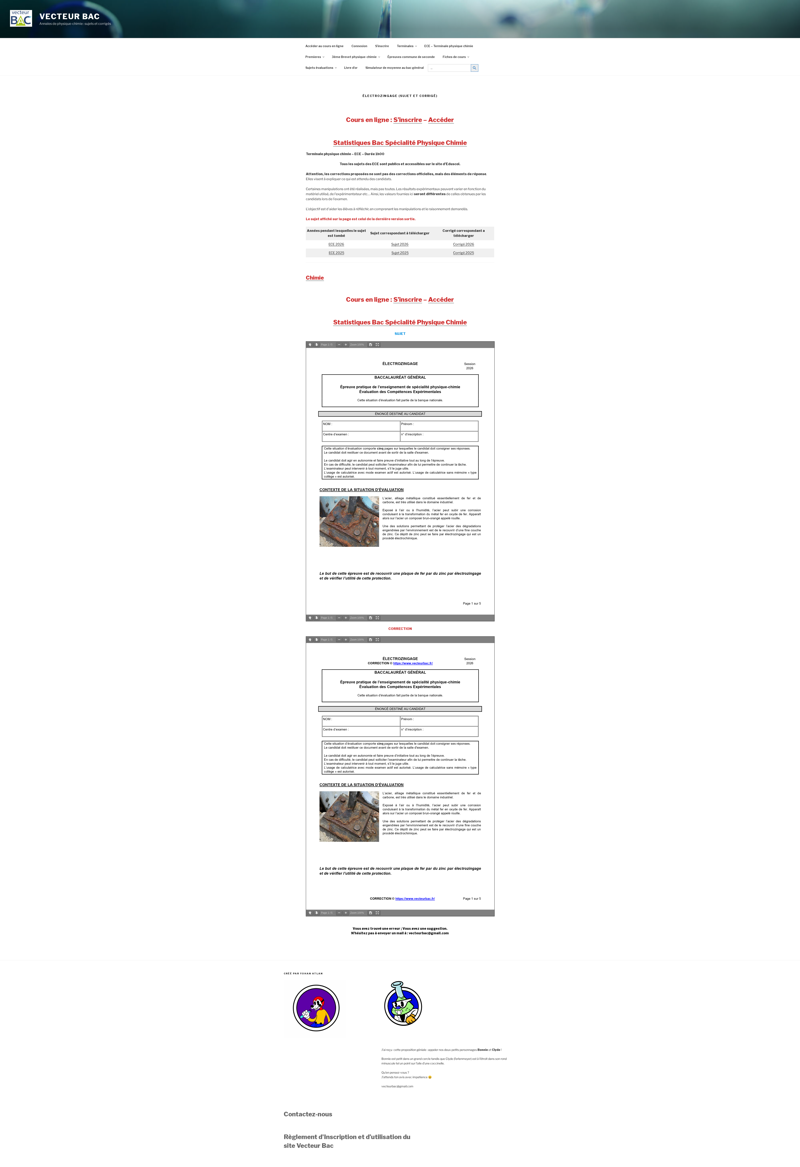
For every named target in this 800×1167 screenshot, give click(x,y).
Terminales (405, 46)
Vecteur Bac (69, 16)
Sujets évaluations (319, 67)
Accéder (441, 119)
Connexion (359, 46)
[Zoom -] (339, 344)
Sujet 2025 (400, 253)
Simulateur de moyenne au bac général (394, 67)
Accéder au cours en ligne (324, 46)
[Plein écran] (377, 344)
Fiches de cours (454, 57)
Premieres (313, 57)
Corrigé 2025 (463, 253)
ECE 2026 (336, 244)
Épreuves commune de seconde (411, 57)
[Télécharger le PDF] (371, 344)
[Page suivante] (317, 344)
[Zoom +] (346, 344)
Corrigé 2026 (463, 244)
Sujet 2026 (400, 244)
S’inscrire (382, 46)
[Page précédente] (310, 344)
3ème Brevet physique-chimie (354, 57)
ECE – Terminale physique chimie (448, 46)
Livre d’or (351, 67)
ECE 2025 (336, 253)
